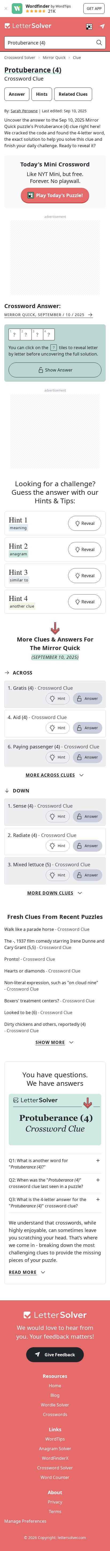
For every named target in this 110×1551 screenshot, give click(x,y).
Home (55, 1386)
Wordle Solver (55, 1405)
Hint (61, 698)
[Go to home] (55, 1315)
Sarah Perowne (24, 110)
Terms (55, 1511)
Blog (55, 1395)
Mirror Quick (54, 57)
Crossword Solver (19, 57)
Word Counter (55, 1477)
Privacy (55, 1502)
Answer (91, 698)
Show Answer (59, 370)
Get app (94, 8)
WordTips (55, 1439)
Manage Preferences (25, 1521)
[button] (55, 523)
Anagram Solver (55, 1449)
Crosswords (55, 1414)
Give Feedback (60, 1355)
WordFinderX (55, 1458)
